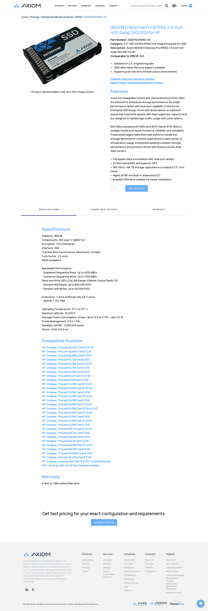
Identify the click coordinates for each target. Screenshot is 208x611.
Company (100, 5)
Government (130, 575)
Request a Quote (104, 522)
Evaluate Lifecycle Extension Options (132, 79)
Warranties (171, 560)
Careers (149, 567)
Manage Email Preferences (86, 604)
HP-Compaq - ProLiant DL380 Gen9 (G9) (66, 400)
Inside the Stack (173, 592)
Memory (86, 564)
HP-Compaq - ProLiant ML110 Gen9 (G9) (66, 433)
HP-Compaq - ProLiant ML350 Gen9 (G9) (66, 449)
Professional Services (109, 575)
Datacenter (129, 560)
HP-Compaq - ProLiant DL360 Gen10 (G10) (67, 388)
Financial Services (132, 571)
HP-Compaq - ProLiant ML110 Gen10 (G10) (67, 428)
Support (113, 5)
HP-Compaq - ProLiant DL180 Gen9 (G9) (66, 371)
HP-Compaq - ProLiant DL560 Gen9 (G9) (66, 416)
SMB (126, 586)
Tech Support (172, 564)
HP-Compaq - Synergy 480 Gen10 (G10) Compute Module (76, 461)
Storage (34, 17)
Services (72, 5)
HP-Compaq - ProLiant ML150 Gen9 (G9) (66, 437)
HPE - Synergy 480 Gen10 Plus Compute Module (70, 465)
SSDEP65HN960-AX (95, 17)
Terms (70, 604)
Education (129, 564)
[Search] (166, 5)
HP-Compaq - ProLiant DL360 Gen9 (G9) (66, 392)
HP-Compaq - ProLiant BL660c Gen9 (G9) (67, 355)
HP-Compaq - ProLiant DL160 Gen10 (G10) (67, 363)
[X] (33, 589)
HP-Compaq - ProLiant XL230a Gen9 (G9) (67, 457)
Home (24, 17)
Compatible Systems (104, 209)
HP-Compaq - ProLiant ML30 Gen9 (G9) (65, 441)
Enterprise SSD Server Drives (57, 17)
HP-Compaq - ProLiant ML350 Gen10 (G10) (67, 445)
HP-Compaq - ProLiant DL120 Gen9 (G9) (66, 359)
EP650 (78, 17)
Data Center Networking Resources (172, 586)
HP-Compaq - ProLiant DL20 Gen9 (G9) (65, 380)
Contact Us (150, 571)
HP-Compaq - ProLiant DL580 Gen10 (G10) (67, 420)
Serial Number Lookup (172, 579)
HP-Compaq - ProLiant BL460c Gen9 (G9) (67, 351)
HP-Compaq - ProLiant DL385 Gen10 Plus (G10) (70, 408)
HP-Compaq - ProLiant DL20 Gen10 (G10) (66, 375)
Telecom (128, 590)
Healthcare (129, 579)
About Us (149, 560)
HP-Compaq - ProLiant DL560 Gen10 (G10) (67, 412)
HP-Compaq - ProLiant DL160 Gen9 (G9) (66, 367)
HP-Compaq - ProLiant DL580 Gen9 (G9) (66, 424)
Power (85, 571)
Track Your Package (175, 575)
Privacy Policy (60, 604)
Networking (87, 560)
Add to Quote (136, 188)
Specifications (49, 209)
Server (106, 571)
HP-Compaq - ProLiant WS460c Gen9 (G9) (67, 453)
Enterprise (129, 567)
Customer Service (174, 567)
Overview (107, 560)
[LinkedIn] (27, 589)
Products (59, 5)
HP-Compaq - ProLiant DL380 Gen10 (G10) (67, 396)
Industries (86, 5)
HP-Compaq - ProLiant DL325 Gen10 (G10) (67, 384)
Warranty (159, 209)
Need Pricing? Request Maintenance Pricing (136, 82)
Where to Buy (172, 571)
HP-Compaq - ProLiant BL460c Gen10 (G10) (68, 347)
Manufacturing (131, 583)
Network (107, 564)
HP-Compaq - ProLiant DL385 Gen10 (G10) (67, 404)
